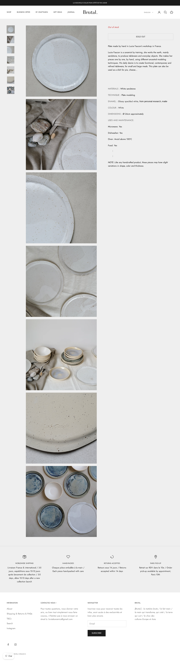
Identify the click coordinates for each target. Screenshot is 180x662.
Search (10, 623)
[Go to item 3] (11, 50)
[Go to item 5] (11, 70)
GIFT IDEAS (57, 12)
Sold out (140, 36)
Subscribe (97, 633)
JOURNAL (71, 12)
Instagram (11, 628)
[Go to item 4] (11, 60)
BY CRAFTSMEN (42, 12)
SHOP (9, 12)
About (9, 608)
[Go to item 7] (11, 90)
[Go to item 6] (11, 80)
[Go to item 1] (11, 29)
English (147, 12)
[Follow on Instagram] (15, 644)
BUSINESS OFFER (23, 12)
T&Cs (9, 618)
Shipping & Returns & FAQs (19, 613)
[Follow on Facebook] (8, 644)
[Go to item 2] (11, 40)
